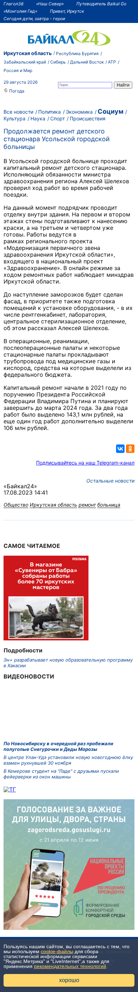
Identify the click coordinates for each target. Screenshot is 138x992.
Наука (37, 118)
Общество (16, 505)
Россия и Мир (18, 70)
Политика (49, 112)
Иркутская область (28, 53)
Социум (110, 111)
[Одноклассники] (130, 448)
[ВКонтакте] (120, 448)
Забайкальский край (25, 62)
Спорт (57, 118)
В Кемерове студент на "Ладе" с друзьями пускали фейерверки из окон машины (61, 773)
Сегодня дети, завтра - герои (34, 18)
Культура (14, 118)
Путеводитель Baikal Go (101, 3)
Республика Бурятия (77, 53)
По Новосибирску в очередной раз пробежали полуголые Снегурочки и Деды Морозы (58, 746)
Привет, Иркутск (67, 11)
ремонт (87, 505)
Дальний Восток (87, 62)
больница (108, 505)
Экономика (79, 112)
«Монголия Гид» (20, 11)
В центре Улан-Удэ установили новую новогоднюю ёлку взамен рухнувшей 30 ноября (68, 760)
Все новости (18, 112)
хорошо (69, 980)
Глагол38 (13, 3)
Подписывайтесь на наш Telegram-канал (85, 463)
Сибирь (58, 62)
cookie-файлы (57, 951)
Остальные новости (110, 481)
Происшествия (87, 118)
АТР (112, 62)
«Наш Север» (50, 3)
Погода (16, 91)
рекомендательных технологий (70, 966)
